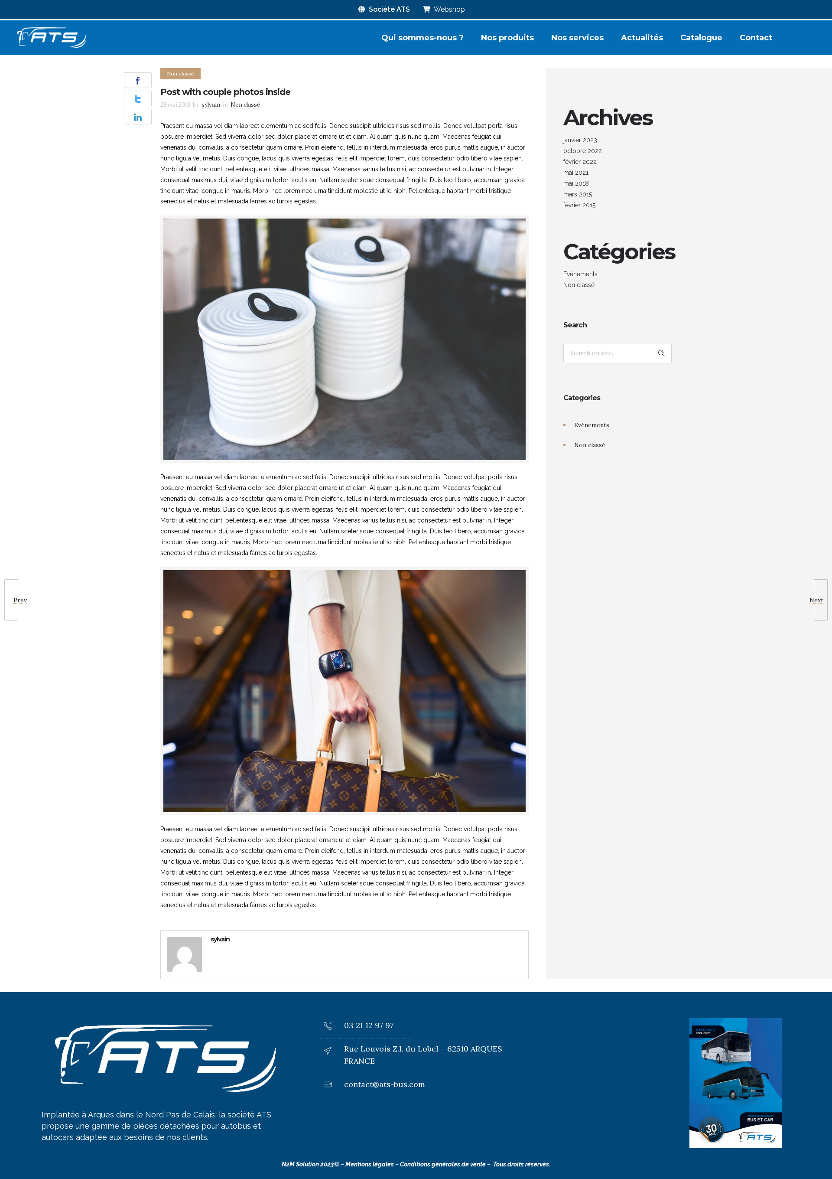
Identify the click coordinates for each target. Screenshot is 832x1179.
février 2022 (580, 161)
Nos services (577, 37)
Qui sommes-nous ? (422, 37)
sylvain (211, 104)
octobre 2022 (582, 150)
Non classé (579, 284)
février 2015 (579, 205)
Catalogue (701, 37)
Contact (756, 37)
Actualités (642, 37)
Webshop (448, 9)
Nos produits (507, 37)
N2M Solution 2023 (308, 1164)
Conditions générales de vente (443, 1164)
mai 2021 (575, 172)
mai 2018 (576, 183)
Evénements (580, 274)
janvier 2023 (580, 140)
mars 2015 (577, 194)
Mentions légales (369, 1164)
